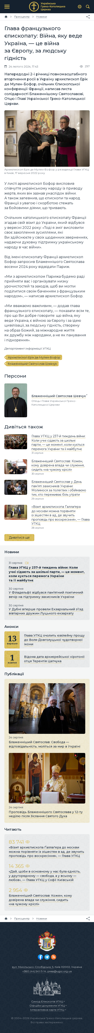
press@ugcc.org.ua (59, 971)
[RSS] (53, 957)
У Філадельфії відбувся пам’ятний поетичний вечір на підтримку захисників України (46, 595)
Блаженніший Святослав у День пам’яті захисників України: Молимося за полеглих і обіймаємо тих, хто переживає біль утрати (58, 488)
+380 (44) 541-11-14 (34, 971)
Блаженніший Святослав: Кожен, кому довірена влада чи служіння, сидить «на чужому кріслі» (57, 465)
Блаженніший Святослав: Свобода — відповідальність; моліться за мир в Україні (44, 744)
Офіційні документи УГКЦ (47, 1005)
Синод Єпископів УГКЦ (47, 1001)
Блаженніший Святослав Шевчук (32, 363)
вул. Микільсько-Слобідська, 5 (32, 967)
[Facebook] (40, 957)
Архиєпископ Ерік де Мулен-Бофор (34, 357)
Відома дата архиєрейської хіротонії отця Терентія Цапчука (54, 659)
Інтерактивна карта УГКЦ (47, 1009)
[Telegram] (47, 957)
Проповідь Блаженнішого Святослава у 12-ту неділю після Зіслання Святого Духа (46, 814)
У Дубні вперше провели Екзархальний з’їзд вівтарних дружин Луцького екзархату (46, 611)
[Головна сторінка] (6, 16)
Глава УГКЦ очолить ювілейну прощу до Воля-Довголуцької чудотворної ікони (54, 640)
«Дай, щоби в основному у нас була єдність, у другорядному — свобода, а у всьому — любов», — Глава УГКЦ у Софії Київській (44, 876)
